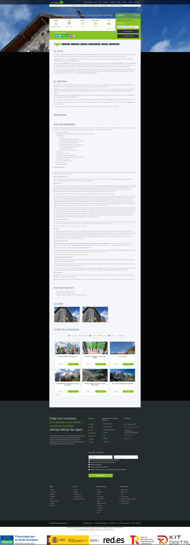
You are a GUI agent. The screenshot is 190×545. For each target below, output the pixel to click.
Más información (120, 23)
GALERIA (113, 2)
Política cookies (136, 523)
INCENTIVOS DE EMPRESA (116, 5)
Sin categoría (100, 507)
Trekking (54, 26)
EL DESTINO (67, 44)
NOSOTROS (106, 2)
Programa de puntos (125, 501)
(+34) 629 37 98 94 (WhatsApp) (131, 432)
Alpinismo (52, 494)
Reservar (8, 542)
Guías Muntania (100, 498)
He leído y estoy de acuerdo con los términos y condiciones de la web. (108, 469)
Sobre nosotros (124, 492)
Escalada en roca (77, 494)
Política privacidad (124, 523)
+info (73, 364)
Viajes (98, 512)
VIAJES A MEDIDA (104, 5)
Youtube (92, 430)
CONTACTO (130, 2)
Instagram (92, 439)
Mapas (98, 501)
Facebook (92, 424)
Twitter (91, 427)
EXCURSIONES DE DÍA (92, 5)
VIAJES (73, 5)
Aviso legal (113, 523)
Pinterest (92, 442)
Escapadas (99, 492)
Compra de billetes (125, 503)
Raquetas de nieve (55, 501)
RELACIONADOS (115, 44)
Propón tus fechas (128, 31)
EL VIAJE (58, 44)
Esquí (52, 498)
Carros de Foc (107, 441)
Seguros (122, 494)
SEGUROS (118, 2)
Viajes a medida (124, 489)
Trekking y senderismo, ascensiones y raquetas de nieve (104, 460)
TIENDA (124, 2)
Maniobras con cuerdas (79, 498)
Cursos (98, 489)
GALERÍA (105, 44)
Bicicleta (105, 438)
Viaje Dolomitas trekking (109, 429)
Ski (104, 435)
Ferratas (52, 503)
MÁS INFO (84, 44)
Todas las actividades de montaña (99, 467)
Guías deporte (100, 496)
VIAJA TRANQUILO (88, 2)
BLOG (100, 2)
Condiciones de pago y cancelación (128, 498)
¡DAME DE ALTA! (100, 475)
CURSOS (81, 5)
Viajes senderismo (108, 423)
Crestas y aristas (77, 496)
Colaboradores (87, 523)
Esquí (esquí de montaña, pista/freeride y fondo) (102, 462)
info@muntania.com (131, 424)
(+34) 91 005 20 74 (129, 430)
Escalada (106, 432)
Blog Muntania (93, 433)
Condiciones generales (100, 523)
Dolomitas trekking (108, 426)
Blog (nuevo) (92, 436)
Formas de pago (124, 496)
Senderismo (99, 505)
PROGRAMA (76, 44)
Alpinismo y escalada (95, 464)
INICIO (95, 2)
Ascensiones (53, 492)
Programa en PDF (129, 36)
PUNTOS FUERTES (95, 44)
